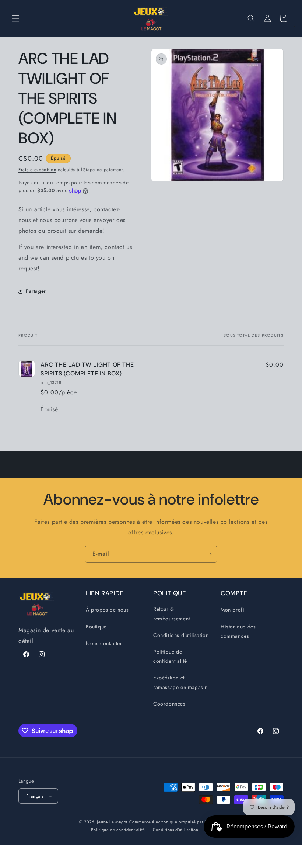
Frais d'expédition (37, 169)
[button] (15, 18)
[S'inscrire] (209, 554)
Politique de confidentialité (170, 656)
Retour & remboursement (171, 613)
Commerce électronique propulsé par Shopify (174, 822)
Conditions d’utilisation (176, 829)
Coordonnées (169, 703)
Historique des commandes (238, 631)
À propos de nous (107, 609)
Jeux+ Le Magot (112, 822)
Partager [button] (36, 291)
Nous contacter (104, 643)
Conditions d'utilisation (180, 635)
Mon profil (233, 609)
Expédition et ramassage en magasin (180, 682)
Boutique (96, 626)
